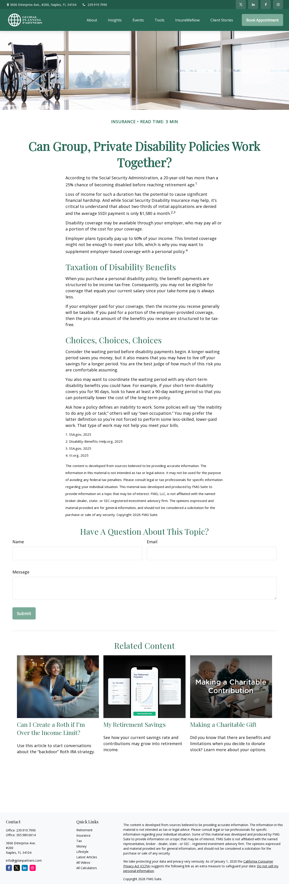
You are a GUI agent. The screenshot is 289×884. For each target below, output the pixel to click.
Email (152, 541)
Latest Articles (86, 857)
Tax (79, 841)
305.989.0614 (26, 835)
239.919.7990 (97, 4)
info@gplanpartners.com (24, 860)
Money (81, 846)
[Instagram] (33, 868)
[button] (92, 20)
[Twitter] (241, 4)
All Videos (83, 862)
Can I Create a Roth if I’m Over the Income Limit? (51, 728)
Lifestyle (82, 851)
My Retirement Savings (134, 724)
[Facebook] (266, 4)
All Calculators (86, 868)
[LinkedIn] (253, 4)
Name (18, 541)
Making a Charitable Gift (223, 724)
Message (20, 572)
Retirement (84, 830)
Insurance (83, 835)
